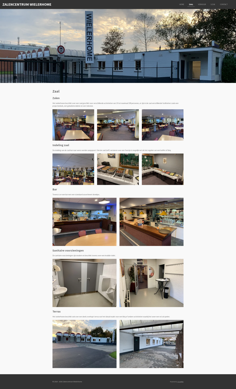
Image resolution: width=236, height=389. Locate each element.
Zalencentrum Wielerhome (26, 4)
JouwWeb (180, 382)
